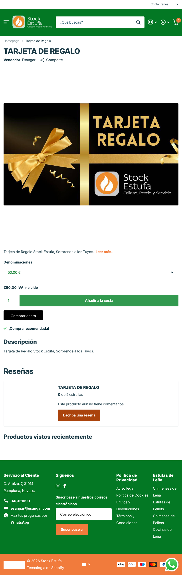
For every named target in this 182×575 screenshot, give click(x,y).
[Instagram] (58, 486)
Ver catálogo (6, 22)
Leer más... (105, 251)
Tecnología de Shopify (45, 567)
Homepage (12, 41)
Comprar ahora (23, 316)
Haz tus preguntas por (29, 519)
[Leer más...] (152, 22)
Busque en (138, 22)
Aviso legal (125, 488)
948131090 (20, 501)
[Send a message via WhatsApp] (172, 565)
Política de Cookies (132, 495)
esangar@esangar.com (30, 508)
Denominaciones (18, 262)
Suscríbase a (72, 529)
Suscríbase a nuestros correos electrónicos (82, 500)
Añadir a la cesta (99, 300)
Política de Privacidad (126, 477)
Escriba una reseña (79, 415)
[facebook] (64, 486)
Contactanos (159, 4)
